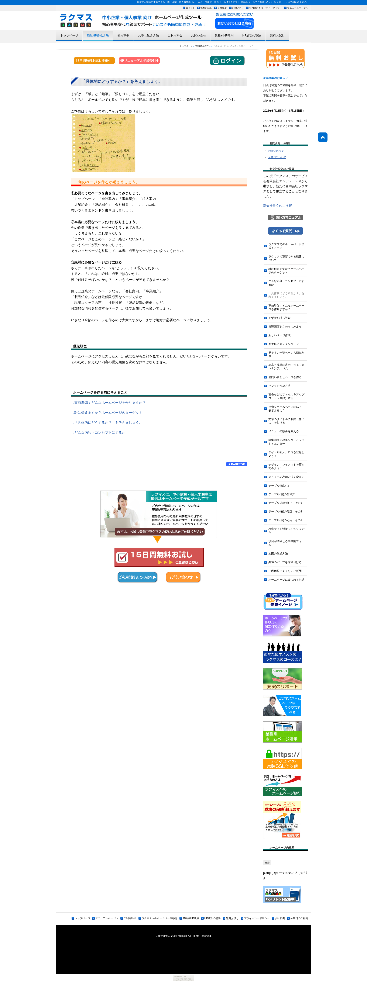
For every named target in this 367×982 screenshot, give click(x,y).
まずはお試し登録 (279, 317)
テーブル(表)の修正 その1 (285, 502)
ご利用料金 (175, 35)
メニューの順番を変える (283, 431)
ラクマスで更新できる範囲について (286, 258)
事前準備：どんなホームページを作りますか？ (286, 307)
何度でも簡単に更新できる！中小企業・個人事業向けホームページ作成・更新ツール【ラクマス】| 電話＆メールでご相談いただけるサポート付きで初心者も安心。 (223, 2)
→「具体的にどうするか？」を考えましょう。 (106, 422)
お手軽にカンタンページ (283, 344)
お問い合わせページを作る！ (286, 377)
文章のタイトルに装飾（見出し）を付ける (286, 421)
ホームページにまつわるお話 (286, 579)
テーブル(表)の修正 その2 (285, 511)
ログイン (190, 8)
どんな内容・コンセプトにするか (286, 282)
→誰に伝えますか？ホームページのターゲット (106, 412)
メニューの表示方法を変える (286, 476)
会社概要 (222, 8)
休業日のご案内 (299, 918)
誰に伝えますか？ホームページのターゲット (286, 270)
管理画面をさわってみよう (285, 326)
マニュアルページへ (297, 8)
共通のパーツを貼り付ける (285, 562)
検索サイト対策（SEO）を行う (286, 530)
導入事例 (123, 35)
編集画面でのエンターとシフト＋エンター (286, 441)
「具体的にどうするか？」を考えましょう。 (286, 295)
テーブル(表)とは (278, 485)
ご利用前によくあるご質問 (285, 571)
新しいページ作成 (279, 335)
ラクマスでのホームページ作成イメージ (286, 246)
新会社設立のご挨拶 (277, 205)
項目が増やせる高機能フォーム (286, 543)
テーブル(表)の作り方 (281, 494)
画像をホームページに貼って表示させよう (286, 408)
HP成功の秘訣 (251, 35)
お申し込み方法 (148, 35)
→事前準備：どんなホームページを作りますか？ (108, 402)
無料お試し (206, 8)
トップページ (69, 35)
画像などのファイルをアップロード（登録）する (286, 396)
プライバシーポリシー (257, 918)
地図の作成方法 (278, 553)
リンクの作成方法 (279, 385)
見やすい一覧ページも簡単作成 (286, 354)
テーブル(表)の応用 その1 (285, 520)
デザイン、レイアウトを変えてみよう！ (286, 466)
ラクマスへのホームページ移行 (159, 918)
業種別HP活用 (224, 35)
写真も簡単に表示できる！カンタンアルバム (286, 366)
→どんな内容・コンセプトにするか (98, 432)
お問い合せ (238, 8)
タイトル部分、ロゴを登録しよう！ (286, 454)
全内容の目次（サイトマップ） (265, 8)
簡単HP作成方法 (98, 35)
